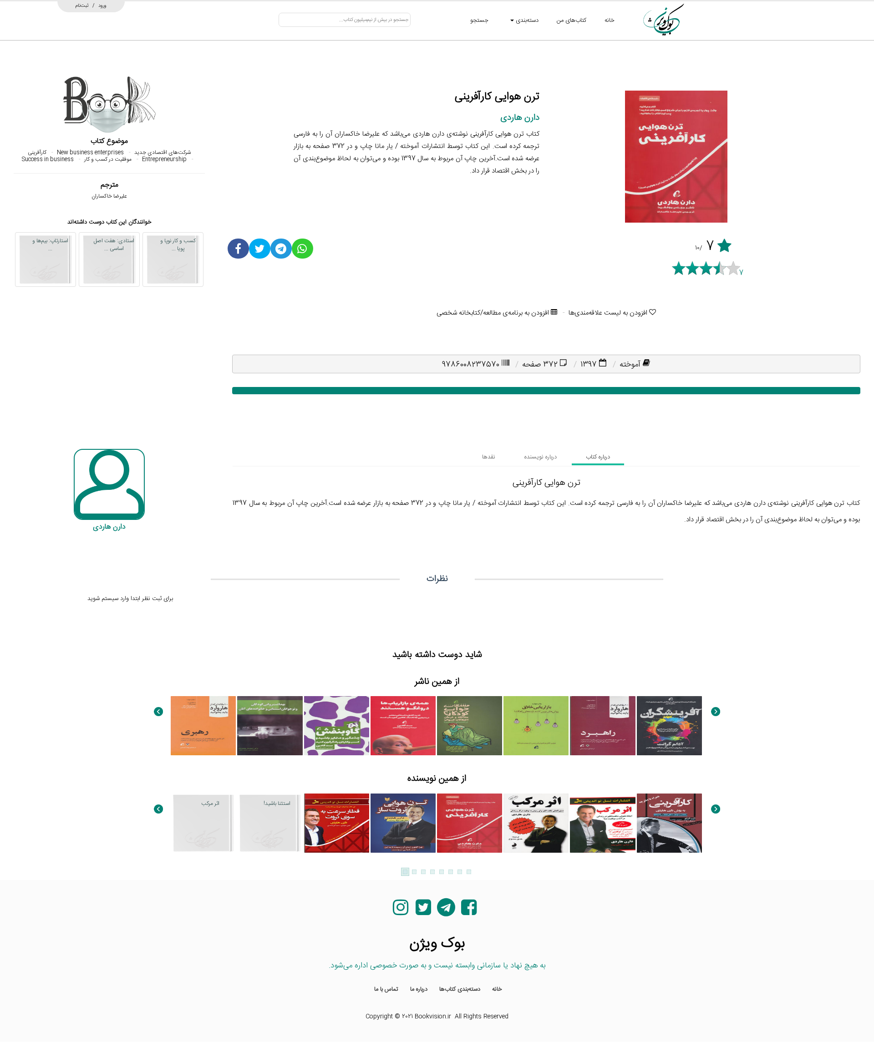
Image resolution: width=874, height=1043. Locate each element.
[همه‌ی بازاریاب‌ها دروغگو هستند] (403, 725)
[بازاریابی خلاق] (536, 725)
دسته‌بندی (526, 20)
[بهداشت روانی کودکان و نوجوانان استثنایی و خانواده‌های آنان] (269, 725)
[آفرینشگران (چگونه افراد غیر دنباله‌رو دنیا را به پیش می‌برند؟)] (669, 725)
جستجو (479, 20)
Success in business (48, 159)
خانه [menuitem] (497, 989)
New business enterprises (90, 152)
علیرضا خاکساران (109, 196)
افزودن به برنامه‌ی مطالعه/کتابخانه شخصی (494, 313)
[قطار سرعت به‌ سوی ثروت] (336, 823)
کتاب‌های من (571, 20)
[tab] (598, 457)
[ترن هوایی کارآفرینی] (469, 823)
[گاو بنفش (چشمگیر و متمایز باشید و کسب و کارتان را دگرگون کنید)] (336, 725)
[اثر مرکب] (536, 823)
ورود (102, 5)
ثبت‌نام (82, 5)
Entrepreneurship (164, 159)
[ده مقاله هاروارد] (602, 725)
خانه (610, 20)
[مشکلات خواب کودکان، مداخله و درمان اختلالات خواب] (469, 725)
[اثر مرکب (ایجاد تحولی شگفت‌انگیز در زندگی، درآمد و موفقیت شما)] (602, 823)
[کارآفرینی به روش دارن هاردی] (669, 823)
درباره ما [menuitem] (418, 989)
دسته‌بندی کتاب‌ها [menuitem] (459, 989)
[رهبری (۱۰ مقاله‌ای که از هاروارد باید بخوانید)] (203, 725)
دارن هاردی (519, 117)
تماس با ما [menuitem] (386, 989)
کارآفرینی (37, 152)
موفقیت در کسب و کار (108, 159)
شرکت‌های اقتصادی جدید (162, 152)
